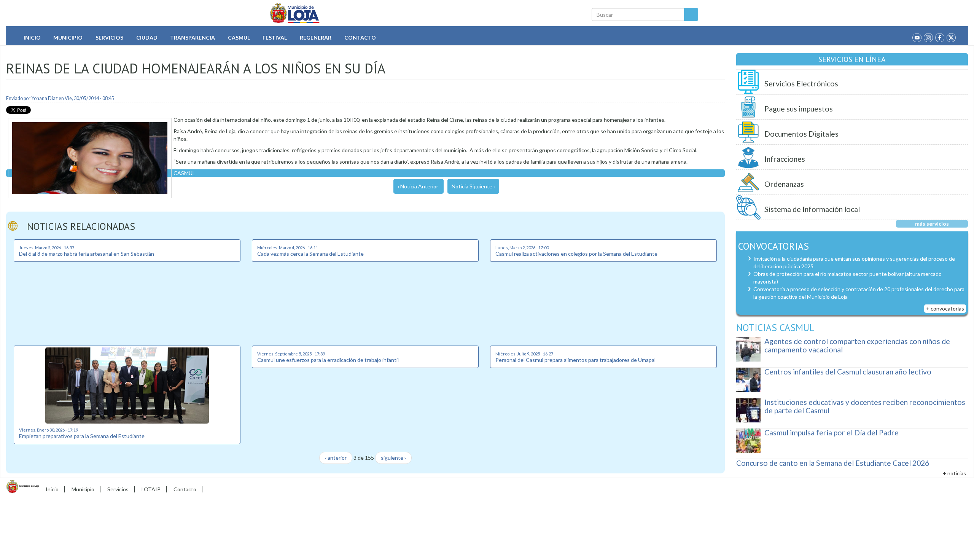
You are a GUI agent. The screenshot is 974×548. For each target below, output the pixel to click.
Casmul (239, 37)
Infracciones (784, 159)
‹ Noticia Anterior (418, 186)
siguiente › (393, 457)
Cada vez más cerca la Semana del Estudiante (310, 253)
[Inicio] (295, 13)
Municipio (68, 37)
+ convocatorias (945, 308)
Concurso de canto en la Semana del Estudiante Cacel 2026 (832, 463)
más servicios (932, 223)
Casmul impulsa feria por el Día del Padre (831, 432)
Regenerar (315, 37)
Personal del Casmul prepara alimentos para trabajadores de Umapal (575, 360)
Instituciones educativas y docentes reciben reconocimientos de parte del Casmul (864, 406)
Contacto (360, 37)
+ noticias (954, 473)
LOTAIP (151, 489)
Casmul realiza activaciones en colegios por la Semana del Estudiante (576, 253)
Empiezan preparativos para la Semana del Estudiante (82, 436)
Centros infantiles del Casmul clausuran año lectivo (847, 371)
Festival (275, 37)
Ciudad (147, 37)
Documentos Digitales (801, 133)
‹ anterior (336, 457)
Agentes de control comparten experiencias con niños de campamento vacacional (857, 345)
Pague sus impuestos (798, 108)
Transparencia (192, 37)
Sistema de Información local (812, 209)
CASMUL (184, 173)
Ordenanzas (784, 184)
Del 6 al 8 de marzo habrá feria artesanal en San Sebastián (86, 253)
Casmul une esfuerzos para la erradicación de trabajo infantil (328, 360)
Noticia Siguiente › (473, 186)
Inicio (32, 37)
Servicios (109, 37)
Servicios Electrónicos (801, 83)
